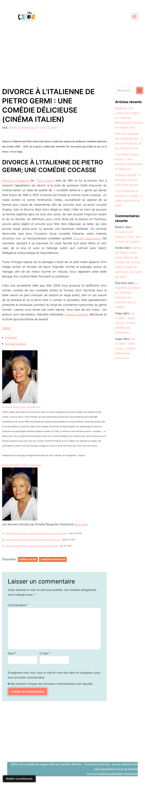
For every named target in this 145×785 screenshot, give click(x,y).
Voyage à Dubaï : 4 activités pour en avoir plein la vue (127, 179)
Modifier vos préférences (19, 778)
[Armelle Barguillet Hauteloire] (20, 402)
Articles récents (15, 343)
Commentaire (18, 605)
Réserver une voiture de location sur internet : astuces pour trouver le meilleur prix (129, 118)
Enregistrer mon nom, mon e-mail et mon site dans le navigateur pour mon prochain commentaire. (54, 675)
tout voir (80, 524)
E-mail (45, 653)
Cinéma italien (27, 559)
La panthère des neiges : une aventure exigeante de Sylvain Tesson (36, 533)
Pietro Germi (45, 180)
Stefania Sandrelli (76, 314)
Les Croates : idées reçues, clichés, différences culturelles (125, 323)
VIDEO (6, 328)
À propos (11, 337)
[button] (134, 16)
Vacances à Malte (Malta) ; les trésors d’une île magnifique (31, 546)
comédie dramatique (52, 559)
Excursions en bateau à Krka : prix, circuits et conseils (128, 236)
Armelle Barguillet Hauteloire (32, 127)
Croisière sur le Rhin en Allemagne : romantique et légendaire (33, 539)
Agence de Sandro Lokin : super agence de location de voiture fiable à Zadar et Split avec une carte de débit (128, 262)
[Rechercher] (140, 90)
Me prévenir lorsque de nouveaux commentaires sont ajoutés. (51, 683)
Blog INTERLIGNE (10, 465)
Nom (12, 653)
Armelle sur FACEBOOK (30, 465)
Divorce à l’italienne (15, 180)
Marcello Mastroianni (87, 238)
